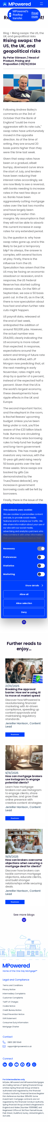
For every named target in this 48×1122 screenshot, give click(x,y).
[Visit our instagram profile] (11, 1064)
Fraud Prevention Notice (13, 1014)
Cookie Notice (9, 1006)
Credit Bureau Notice (12, 1010)
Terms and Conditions (13, 985)
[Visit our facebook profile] (22, 1064)
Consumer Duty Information (15, 1022)
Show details (32, 585)
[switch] (41, 557)
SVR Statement (9, 1018)
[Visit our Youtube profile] (16, 1064)
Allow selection (24, 603)
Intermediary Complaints (14, 993)
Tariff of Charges (10, 1002)
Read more (34, 14)
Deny (24, 612)
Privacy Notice (9, 989)
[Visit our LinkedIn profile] (5, 1064)
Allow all (24, 594)
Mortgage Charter (11, 1026)
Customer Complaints (13, 997)
